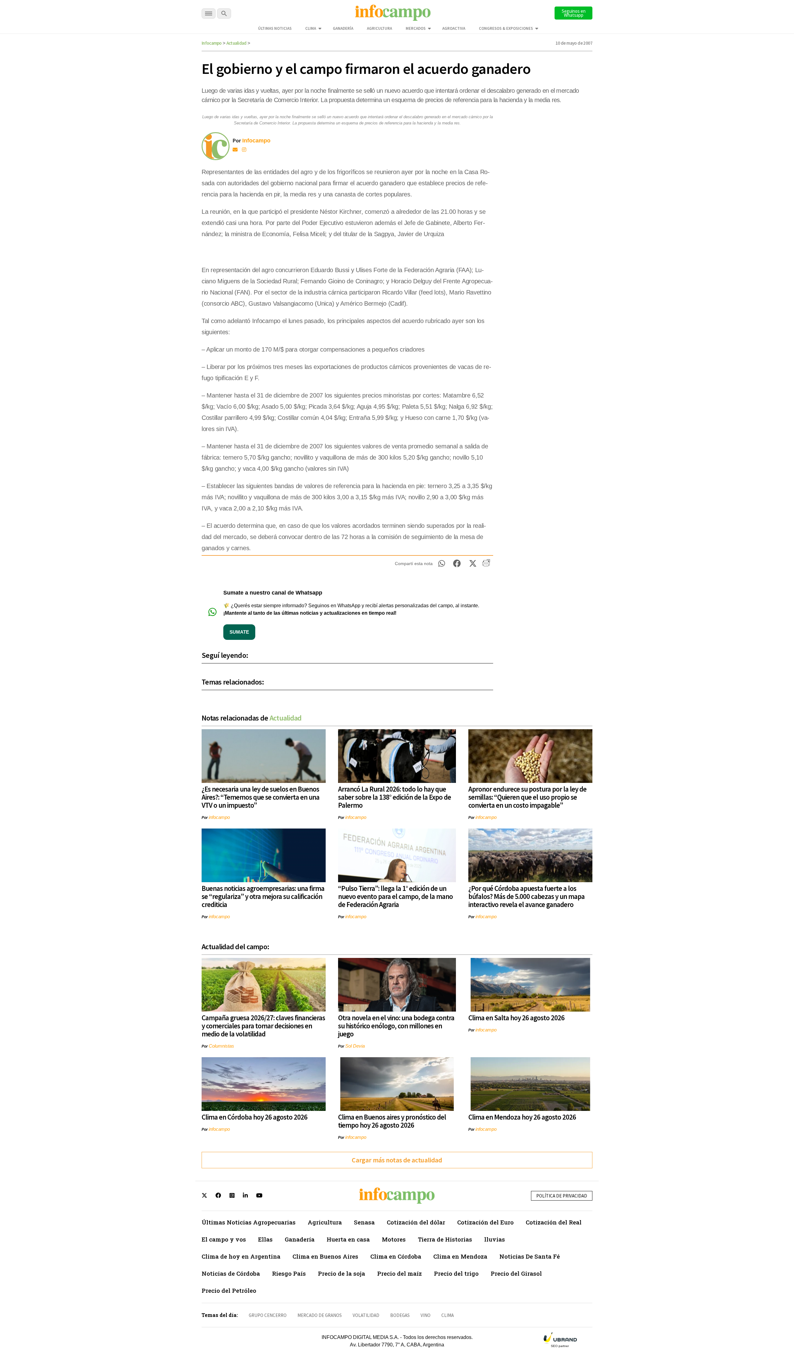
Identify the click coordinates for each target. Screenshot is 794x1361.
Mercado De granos (319, 1315)
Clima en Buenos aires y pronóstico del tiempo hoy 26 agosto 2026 (392, 1121)
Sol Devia (355, 1046)
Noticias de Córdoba (231, 1273)
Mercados (416, 28)
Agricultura (379, 28)
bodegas (400, 1315)
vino (425, 1315)
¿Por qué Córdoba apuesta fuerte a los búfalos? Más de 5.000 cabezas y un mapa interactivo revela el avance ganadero (526, 896)
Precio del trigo (456, 1273)
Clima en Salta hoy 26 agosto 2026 (516, 1017)
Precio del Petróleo (229, 1290)
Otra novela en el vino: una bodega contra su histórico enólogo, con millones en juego (396, 1025)
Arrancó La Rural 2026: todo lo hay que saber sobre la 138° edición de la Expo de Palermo (394, 797)
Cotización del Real (554, 1222)
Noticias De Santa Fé (529, 1256)
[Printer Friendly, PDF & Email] (486, 565)
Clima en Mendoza (460, 1256)
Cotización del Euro (485, 1222)
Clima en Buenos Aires (325, 1256)
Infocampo (212, 43)
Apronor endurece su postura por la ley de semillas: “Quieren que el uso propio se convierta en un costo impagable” (527, 797)
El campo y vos (224, 1239)
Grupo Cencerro (268, 1315)
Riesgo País (289, 1273)
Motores (394, 1239)
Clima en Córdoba (395, 1256)
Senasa (364, 1222)
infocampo (219, 817)
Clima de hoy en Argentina (241, 1256)
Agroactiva (453, 28)
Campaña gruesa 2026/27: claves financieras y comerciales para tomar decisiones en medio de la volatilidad (263, 1025)
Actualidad (236, 43)
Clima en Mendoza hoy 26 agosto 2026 (522, 1116)
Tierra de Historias (445, 1239)
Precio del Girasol (516, 1273)
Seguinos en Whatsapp (574, 13)
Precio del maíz (399, 1273)
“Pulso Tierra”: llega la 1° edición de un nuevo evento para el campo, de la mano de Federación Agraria (395, 896)
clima (447, 1315)
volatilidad (366, 1315)
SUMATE (239, 632)
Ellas (265, 1239)
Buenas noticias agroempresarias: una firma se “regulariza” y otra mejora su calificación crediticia (263, 896)
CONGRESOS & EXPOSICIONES (506, 28)
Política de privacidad (561, 1196)
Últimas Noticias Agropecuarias (249, 1222)
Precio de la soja (341, 1273)
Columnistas (221, 1046)
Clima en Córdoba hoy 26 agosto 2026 (254, 1116)
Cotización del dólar (416, 1222)
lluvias (494, 1239)
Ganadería (343, 28)
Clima (310, 28)
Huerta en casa (348, 1239)
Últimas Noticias (275, 28)
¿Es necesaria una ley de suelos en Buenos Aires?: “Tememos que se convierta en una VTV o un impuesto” (260, 797)
